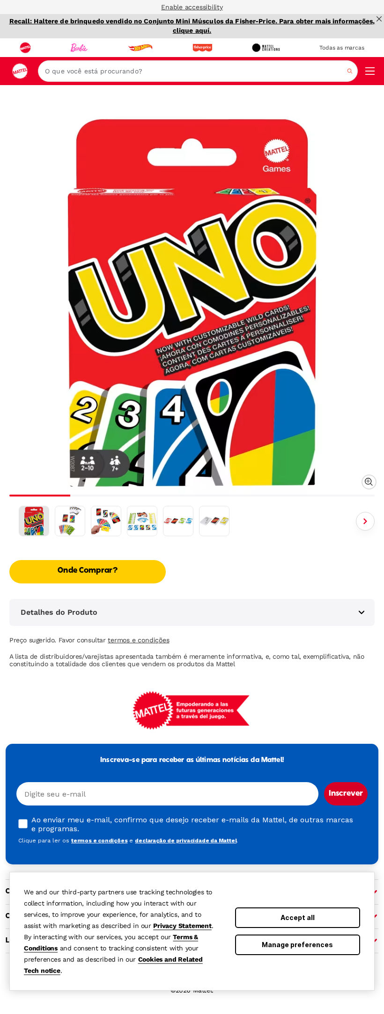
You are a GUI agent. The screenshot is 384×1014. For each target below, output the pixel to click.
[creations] (265, 47)
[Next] (365, 521)
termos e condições (138, 640)
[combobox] (198, 71)
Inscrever (346, 794)
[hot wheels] (140, 47)
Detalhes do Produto (59, 612)
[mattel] (25, 47)
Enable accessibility (192, 7)
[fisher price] (202, 47)
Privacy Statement (182, 925)
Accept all (298, 917)
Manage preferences (297, 945)
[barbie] (79, 47)
